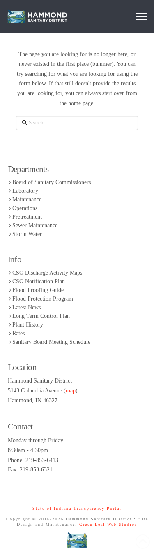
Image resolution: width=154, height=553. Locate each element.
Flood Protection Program (42, 299)
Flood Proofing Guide (38, 290)
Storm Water (27, 234)
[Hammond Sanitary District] (77, 539)
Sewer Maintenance (34, 225)
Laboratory (25, 191)
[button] (141, 16)
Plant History (27, 325)
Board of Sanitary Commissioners (51, 182)
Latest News (26, 307)
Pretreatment (27, 217)
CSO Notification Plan (38, 281)
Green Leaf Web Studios (108, 524)
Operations (24, 208)
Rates (18, 333)
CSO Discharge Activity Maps (47, 273)
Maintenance (26, 199)
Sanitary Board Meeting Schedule (51, 342)
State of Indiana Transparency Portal (77, 508)
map (71, 390)
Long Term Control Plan (41, 316)
